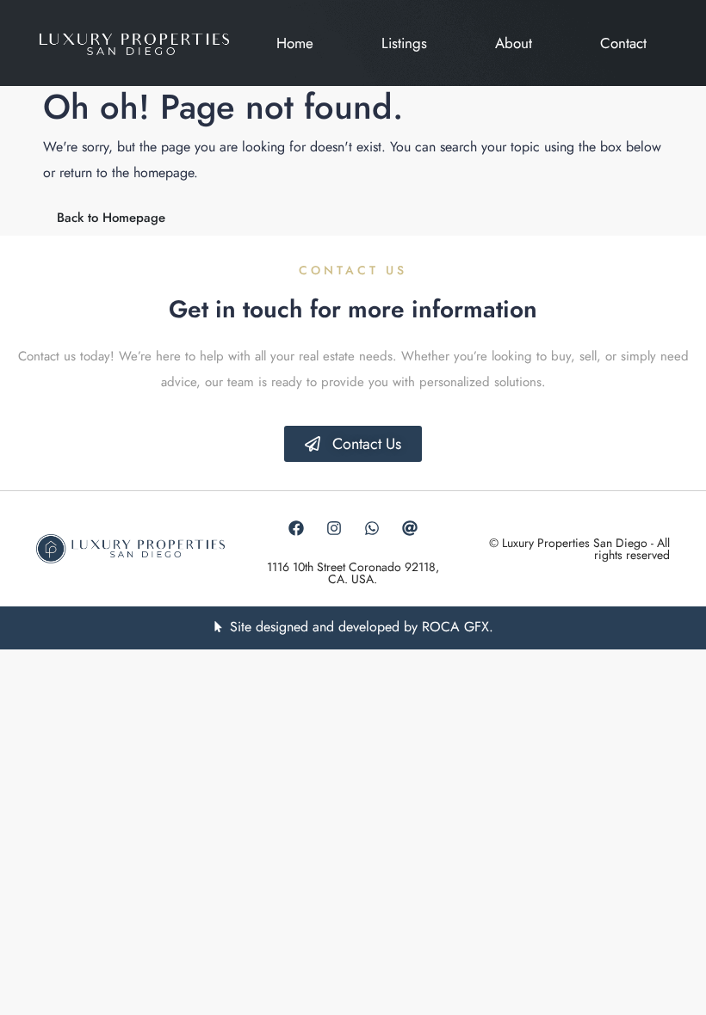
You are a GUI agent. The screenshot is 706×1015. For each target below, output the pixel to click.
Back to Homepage (111, 217)
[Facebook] (296, 528)
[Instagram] (334, 528)
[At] (409, 528)
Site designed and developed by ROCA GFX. (361, 627)
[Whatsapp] (371, 528)
